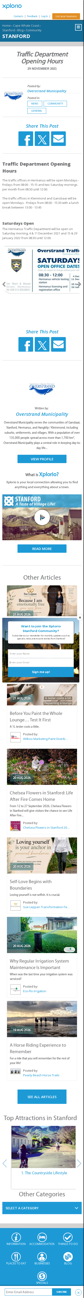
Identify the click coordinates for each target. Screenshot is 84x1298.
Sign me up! (41, 672)
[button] (41, 628)
